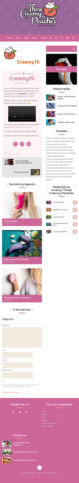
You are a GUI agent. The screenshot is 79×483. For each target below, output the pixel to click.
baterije (71, 138)
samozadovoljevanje (54, 168)
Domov (10, 38)
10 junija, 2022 (15, 73)
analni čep (50, 138)
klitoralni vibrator (67, 150)
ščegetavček (67, 177)
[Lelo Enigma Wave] (48, 231)
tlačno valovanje (52, 174)
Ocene (18, 38)
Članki (26, 38)
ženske (48, 180)
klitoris (48, 153)
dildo (56, 141)
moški (70, 159)
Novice (34, 38)
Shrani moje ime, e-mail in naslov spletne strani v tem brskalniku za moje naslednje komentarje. (20, 385)
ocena (56, 162)
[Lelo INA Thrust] (48, 202)
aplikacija (64, 138)
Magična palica (58, 156)
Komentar (5, 325)
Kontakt (44, 38)
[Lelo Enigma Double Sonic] (48, 224)
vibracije (72, 174)
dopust (61, 141)
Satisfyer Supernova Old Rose (20, 127)
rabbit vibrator (64, 165)
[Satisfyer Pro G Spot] (48, 210)
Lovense (49, 156)
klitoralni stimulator (53, 150)
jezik (70, 147)
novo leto (49, 162)
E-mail (5, 360)
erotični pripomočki (59, 144)
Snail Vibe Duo (58, 217)
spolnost (49, 171)
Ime (4, 350)
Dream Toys (69, 141)
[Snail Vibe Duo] (48, 217)
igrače (65, 147)
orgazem (62, 162)
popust (10, 154)
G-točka (59, 147)
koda (5, 154)
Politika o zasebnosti (49, 423)
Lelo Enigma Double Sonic (60, 224)
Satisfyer (66, 168)
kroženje (59, 153)
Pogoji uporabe (47, 426)
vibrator (49, 177)
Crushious (50, 141)
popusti (55, 165)
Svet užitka (67, 171)
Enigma (49, 144)
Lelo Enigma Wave (60, 231)
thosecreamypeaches (22, 83)
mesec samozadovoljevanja (56, 159)
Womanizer (57, 177)
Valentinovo (63, 174)
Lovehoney (71, 153)
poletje (69, 162)
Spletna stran (7, 370)
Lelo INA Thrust (58, 202)
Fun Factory (50, 147)
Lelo (65, 153)
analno (57, 138)
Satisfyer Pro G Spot (60, 210)
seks (72, 168)
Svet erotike (16, 154)
